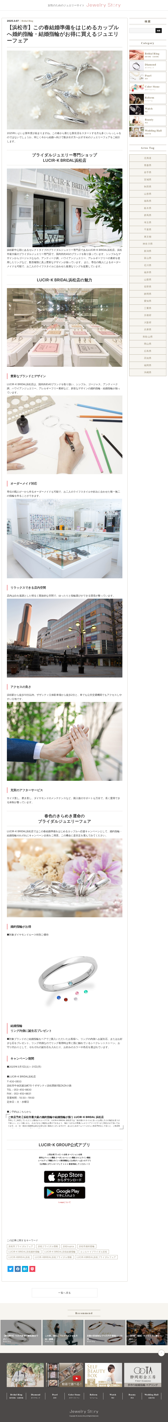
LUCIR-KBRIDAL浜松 (19, 1257)
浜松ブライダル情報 (48, 1246)
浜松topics (68, 1246)
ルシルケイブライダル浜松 (93, 1251)
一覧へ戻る (64, 1292)
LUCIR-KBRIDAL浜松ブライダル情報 (53, 1257)
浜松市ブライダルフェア (21, 1246)
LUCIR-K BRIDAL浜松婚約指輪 (24, 1251)
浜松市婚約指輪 (87, 1246)
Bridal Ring (27, 21)
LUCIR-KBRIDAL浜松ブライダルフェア (96, 1257)
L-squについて (65, 1202)
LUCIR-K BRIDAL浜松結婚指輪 (60, 1251)
